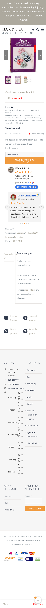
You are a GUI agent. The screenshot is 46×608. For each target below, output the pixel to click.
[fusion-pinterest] (26, 33)
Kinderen (9, 237)
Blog (28, 377)
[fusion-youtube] (31, 33)
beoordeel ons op (25, 186)
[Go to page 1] (22, 223)
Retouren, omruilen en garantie (31, 414)
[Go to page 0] (20, 223)
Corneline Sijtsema (27, 195)
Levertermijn (32, 425)
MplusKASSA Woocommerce (28, 540)
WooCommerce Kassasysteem (23, 544)
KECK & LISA (22, 168)
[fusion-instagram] (21, 33)
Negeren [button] (23, 19)
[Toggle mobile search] (37, 29)
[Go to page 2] (24, 223)
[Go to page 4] (28, 223)
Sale (7, 503)
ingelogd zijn (29, 290)
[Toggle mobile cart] (32, 29)
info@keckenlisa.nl (14, 388)
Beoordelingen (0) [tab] (9, 256)
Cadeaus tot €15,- (33, 233)
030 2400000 (41, 26)
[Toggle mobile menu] (42, 29)
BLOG (4, 33)
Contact (29, 404)
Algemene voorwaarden (32, 434)
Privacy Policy (32, 443)
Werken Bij (10, 509)
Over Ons (30, 370)
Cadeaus (20, 233)
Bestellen (30, 390)
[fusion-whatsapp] (11, 33)
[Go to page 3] (26, 223)
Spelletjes (18, 237)
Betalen (29, 397)
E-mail (28, 496)
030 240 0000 (13, 380)
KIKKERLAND (16, 241)
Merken (8, 496)
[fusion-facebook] (16, 33)
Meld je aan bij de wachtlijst (24, 161)
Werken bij (31, 383)
